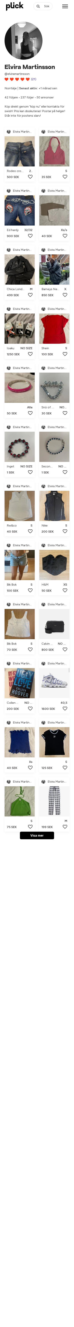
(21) (33, 79)
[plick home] (15, 6)
